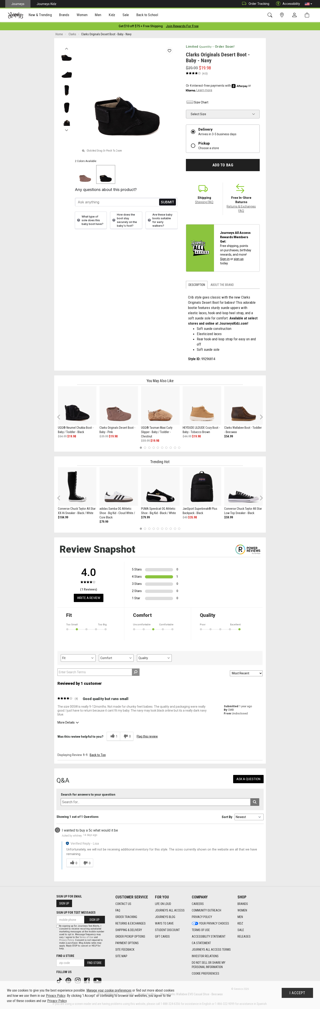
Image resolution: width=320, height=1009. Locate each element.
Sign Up (64, 903)
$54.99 (62, 436)
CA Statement (201, 943)
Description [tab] (197, 285)
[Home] (15, 15)
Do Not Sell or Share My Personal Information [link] (208, 965)
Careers (198, 904)
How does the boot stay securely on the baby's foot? (127, 220)
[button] (308, 4)
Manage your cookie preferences (108, 990)
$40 (185, 517)
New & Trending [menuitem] (40, 15)
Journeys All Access (170, 910)
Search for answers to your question (88, 794)
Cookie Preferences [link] (205, 973)
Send (167, 202)
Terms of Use (201, 930)
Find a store (65, 956)
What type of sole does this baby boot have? (92, 220)
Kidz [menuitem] (112, 15)
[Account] (295, 15)
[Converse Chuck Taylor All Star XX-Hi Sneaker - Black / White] (77, 486)
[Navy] (105, 174)
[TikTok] (59, 980)
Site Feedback (124, 949)
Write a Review (88, 598)
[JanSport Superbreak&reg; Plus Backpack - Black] (202, 486)
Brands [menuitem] (64, 15)
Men (240, 917)
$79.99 (103, 521)
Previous (66, 47)
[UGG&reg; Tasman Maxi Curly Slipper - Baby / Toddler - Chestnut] (160, 405)
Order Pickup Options (130, 936)
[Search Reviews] (136, 672)
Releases (244, 936)
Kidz (240, 923)
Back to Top (98, 755)
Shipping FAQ (204, 202)
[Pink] (85, 174)
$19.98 (71, 436)
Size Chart (201, 102)
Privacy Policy (202, 917)
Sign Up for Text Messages (76, 912)
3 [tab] (149, 447)
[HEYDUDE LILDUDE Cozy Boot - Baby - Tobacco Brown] (202, 405)
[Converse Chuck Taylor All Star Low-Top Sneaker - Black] (243, 486)
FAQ (117, 910)
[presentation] (40, 15)
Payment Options (127, 943)
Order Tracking (259, 3)
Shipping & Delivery (128, 930)
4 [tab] (153, 447)
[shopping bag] (308, 15)
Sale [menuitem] (126, 15)
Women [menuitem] (82, 15)
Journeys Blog (165, 917)
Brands (242, 904)
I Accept (297, 993)
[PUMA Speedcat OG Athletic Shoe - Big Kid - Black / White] (160, 486)
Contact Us (123, 904)
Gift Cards (162, 936)
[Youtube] (97, 980)
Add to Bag (222, 165)
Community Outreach (206, 910)
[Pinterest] (69, 980)
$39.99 (103, 436)
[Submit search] (254, 802)
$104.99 (63, 517)
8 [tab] (170, 447)
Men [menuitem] (98, 15)
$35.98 (192, 517)
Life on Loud (163, 904)
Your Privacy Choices (214, 923)
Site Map (121, 956)
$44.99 (187, 436)
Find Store (94, 963)
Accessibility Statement (209, 936)
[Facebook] (87, 980)
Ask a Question (248, 779)
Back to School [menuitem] (147, 15)
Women (242, 910)
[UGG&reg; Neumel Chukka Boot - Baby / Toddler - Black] (77, 405)
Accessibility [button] (291, 3)
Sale (240, 930)
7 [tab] (166, 447)
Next (66, 129)
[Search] (271, 15)
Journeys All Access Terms (211, 949)
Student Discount (167, 930)
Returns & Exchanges (130, 923)
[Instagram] (78, 980)
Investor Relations (205, 956)
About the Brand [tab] (222, 285)
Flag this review (147, 736)
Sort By (227, 816)
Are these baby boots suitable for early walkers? (162, 220)
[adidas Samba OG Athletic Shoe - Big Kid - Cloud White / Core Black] (118, 486)
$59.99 (145, 440)
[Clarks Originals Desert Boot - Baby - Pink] (118, 405)
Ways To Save (164, 923)
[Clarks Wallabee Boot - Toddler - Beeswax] (243, 405)
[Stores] (283, 15)
